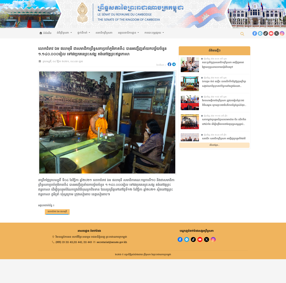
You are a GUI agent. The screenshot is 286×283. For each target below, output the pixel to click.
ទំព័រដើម (46, 33)
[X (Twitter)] (276, 33)
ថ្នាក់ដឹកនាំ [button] (82, 33)
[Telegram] (260, 33)
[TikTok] (265, 33)
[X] (206, 239)
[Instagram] (282, 33)
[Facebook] (254, 33)
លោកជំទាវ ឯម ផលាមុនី (57, 211)
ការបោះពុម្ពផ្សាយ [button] (153, 33)
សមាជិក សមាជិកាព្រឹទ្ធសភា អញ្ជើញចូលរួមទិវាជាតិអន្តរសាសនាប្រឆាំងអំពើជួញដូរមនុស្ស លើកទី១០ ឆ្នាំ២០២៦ (224, 141)
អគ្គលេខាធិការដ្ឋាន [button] (127, 33)
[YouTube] (271, 33)
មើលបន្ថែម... (214, 145)
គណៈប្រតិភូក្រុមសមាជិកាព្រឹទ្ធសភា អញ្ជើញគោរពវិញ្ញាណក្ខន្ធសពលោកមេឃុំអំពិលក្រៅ (223, 65)
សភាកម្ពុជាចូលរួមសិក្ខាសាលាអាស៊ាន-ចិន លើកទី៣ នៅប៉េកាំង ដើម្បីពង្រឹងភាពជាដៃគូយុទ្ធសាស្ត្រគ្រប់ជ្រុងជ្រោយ (224, 122)
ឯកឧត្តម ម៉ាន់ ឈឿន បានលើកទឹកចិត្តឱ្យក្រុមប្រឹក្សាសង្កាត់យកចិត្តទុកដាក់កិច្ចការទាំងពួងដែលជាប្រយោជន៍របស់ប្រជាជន (224, 84)
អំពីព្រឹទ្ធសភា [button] (63, 33)
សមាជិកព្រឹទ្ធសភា (104, 33)
